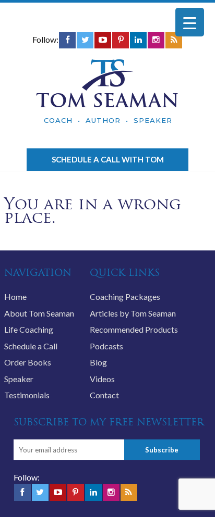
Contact (104, 395)
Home (15, 296)
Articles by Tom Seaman (133, 313)
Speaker (18, 379)
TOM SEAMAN (107, 100)
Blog (98, 362)
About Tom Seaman (39, 313)
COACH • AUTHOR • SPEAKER (108, 120)
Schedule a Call (30, 346)
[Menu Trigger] (189, 22)
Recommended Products (134, 329)
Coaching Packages (125, 296)
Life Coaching (28, 329)
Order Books (27, 362)
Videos (102, 379)
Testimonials (27, 395)
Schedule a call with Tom (108, 159)
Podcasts (106, 346)
